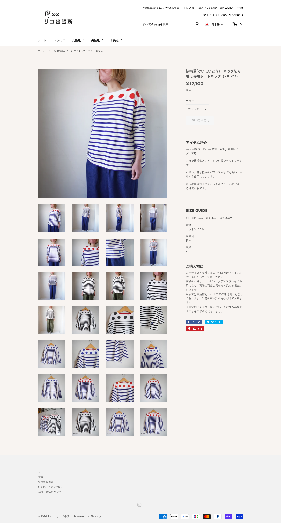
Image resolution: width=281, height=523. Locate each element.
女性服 (77, 40)
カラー (190, 101)
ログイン (206, 14)
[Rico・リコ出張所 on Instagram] (139, 505)
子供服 (115, 40)
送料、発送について (50, 491)
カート (243, 24)
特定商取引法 (46, 482)
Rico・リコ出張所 (59, 516)
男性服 (96, 40)
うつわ (58, 40)
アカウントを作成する (232, 14)
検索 (40, 477)
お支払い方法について (51, 486)
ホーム (42, 40)
